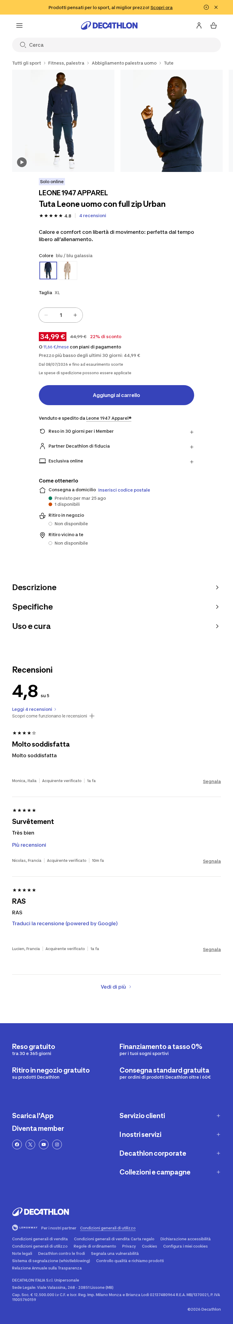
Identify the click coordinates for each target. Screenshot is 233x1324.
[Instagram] (57, 1144)
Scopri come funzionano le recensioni (49, 716)
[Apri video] (22, 162)
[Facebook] (17, 1144)
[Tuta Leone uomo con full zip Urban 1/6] (63, 121)
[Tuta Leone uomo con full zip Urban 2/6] (171, 121)
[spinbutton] (60, 315)
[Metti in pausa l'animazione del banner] (206, 7)
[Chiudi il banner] (216, 7)
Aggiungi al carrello (116, 395)
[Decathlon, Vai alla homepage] (109, 25)
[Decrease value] (46, 315)
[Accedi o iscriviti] (199, 25)
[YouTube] (44, 1144)
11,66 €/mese (56, 346)
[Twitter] (30, 1144)
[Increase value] (75, 315)
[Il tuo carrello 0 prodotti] (213, 25)
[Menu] (19, 25)
